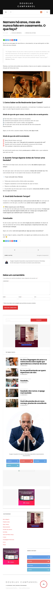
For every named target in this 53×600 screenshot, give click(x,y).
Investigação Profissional (8, 539)
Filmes (4, 544)
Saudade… (24, 381)
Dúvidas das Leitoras (31, 32)
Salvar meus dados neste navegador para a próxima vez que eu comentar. (20, 303)
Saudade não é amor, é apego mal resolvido (32, 392)
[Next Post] (38, 249)
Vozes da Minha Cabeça (25, 368)
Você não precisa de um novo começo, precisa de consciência (33, 402)
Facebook (9, 461)
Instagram (36, 461)
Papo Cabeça (23, 399)
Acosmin (28, 588)
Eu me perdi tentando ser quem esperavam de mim (33, 372)
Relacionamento (24, 357)
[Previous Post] (14, 249)
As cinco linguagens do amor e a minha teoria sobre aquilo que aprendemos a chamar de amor (33, 362)
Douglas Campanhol (26, 5)
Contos (4, 537)
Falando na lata (6, 521)
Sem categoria (6, 519)
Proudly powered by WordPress (11, 588)
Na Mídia (5, 532)
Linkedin (9, 465)
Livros (4, 542)
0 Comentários (23, 365)
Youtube (23, 461)
